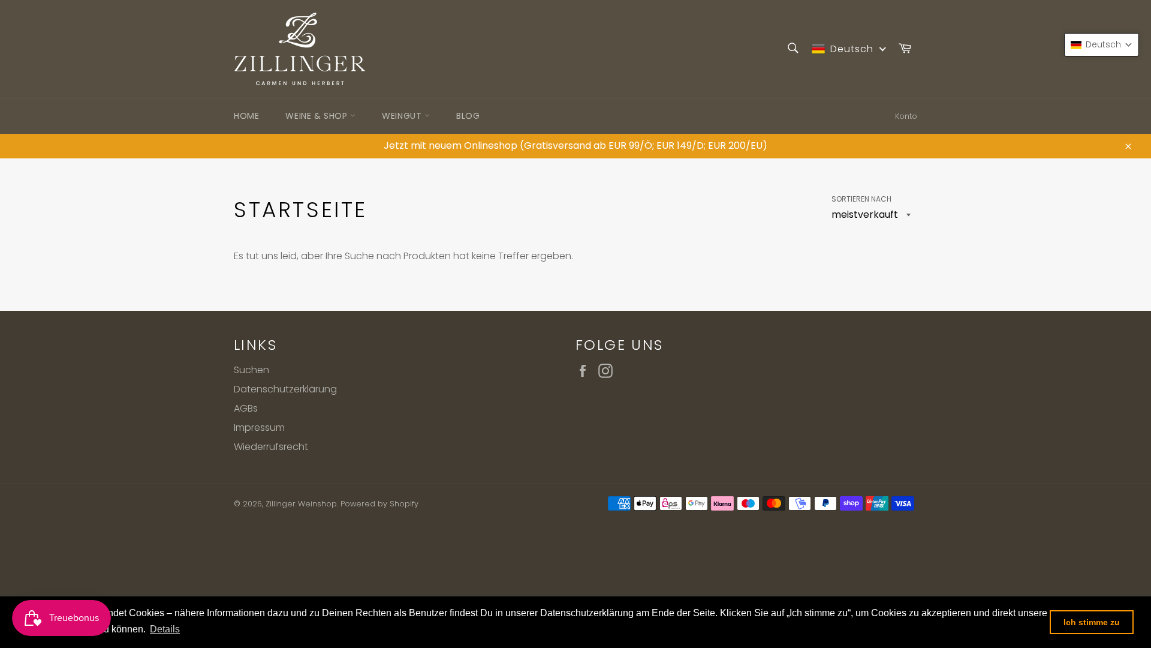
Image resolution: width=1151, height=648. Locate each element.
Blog (468, 116)
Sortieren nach (861, 199)
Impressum (259, 427)
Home (246, 116)
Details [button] (165, 629)
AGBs (246, 408)
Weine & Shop (317, 116)
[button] (1101, 45)
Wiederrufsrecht (271, 447)
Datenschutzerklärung (285, 389)
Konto (906, 116)
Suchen (251, 370)
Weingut (403, 116)
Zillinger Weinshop (301, 504)
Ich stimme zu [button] (1091, 622)
